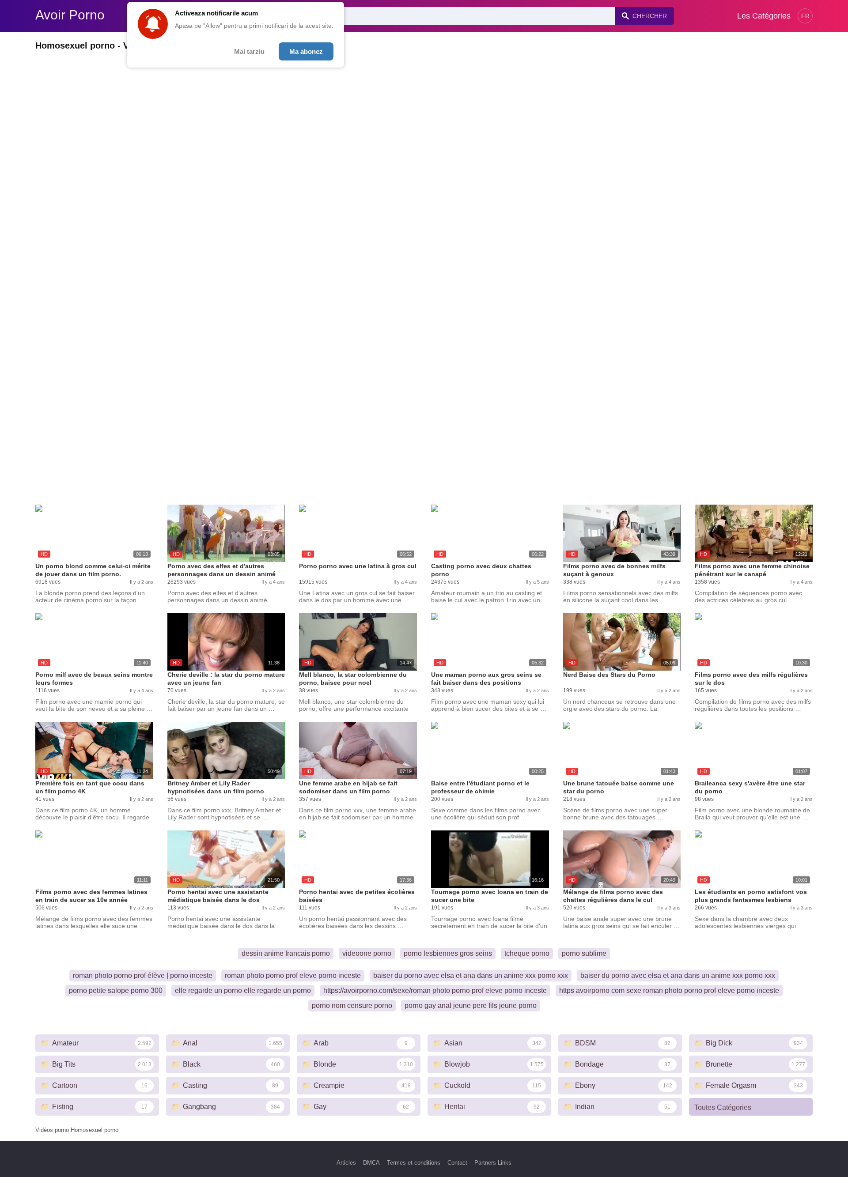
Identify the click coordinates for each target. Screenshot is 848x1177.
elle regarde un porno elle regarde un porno (243, 990)
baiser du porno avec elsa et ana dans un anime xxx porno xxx (470, 975)
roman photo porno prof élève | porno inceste (142, 975)
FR (805, 15)
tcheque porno (526, 953)
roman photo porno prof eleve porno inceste (293, 975)
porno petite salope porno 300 (116, 990)
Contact (457, 1162)
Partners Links (492, 1162)
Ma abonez (306, 51)
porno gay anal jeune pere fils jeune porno (471, 1005)
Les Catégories (764, 15)
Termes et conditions (413, 1162)
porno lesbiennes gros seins (448, 953)
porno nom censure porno (352, 1005)
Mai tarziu (249, 51)
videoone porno (366, 953)
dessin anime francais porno (286, 953)
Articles (346, 1162)
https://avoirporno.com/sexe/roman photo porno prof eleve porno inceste (435, 990)
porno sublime (584, 953)
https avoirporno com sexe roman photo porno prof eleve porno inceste (669, 990)
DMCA (371, 1162)
